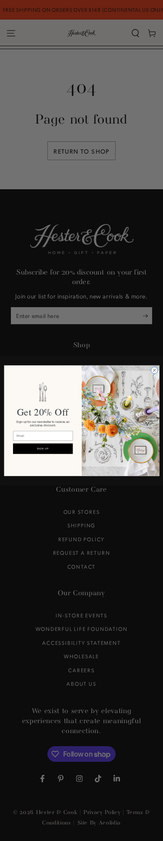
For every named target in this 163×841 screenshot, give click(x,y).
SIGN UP (43, 448)
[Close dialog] (154, 370)
